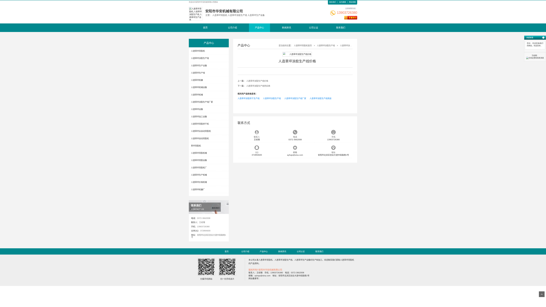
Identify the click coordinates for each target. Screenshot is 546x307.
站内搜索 (342, 2)
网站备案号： (254, 278)
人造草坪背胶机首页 (303, 45)
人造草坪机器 (197, 80)
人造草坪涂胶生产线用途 (320, 98)
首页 (205, 27)
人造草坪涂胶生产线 (200, 58)
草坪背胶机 (196, 146)
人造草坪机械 (197, 95)
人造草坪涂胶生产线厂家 (202, 102)
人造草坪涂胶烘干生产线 (248, 98)
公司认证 (313, 27)
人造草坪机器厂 (198, 189)
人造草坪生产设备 (199, 65)
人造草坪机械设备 (199, 87)
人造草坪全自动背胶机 (201, 131)
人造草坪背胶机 (198, 51)
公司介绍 (232, 27)
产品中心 (259, 27)
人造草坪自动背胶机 (200, 138)
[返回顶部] (542, 294)
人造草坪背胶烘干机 (200, 124)
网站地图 (352, 2)
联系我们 (332, 2)
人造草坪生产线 (198, 73)
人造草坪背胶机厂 (199, 167)
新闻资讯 (286, 27)
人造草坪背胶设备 (199, 160)
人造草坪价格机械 (199, 182)
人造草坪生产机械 (199, 175)
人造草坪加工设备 (199, 116)
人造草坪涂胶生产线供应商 (258, 86)
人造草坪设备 (197, 109)
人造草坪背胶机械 (199, 153)
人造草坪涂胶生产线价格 (351, 45)
